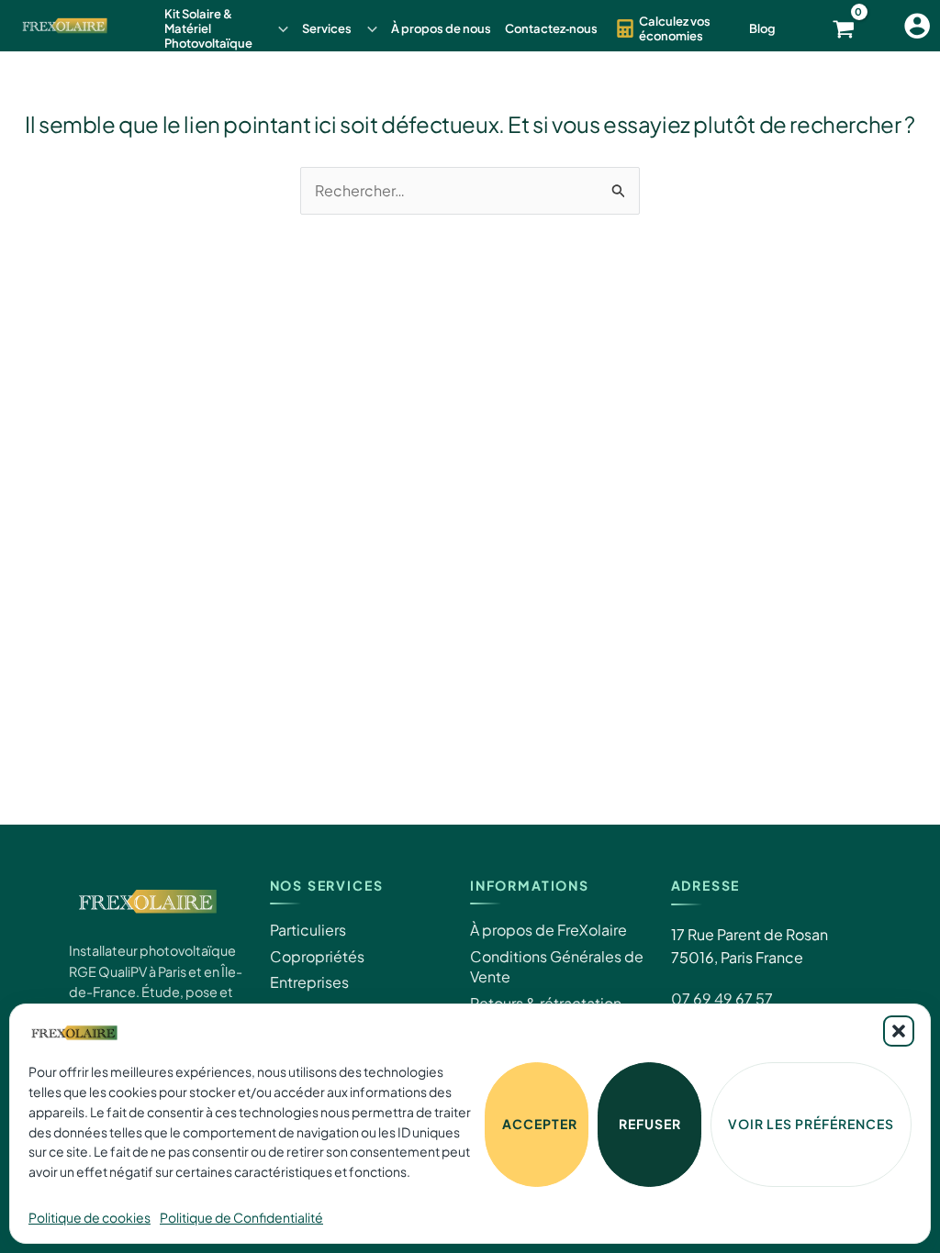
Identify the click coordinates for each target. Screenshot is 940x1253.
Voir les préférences (811, 1123)
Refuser (650, 1123)
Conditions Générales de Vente (556, 966)
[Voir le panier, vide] (854, 29)
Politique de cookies (89, 1217)
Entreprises (309, 982)
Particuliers (308, 929)
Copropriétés (317, 956)
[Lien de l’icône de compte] (917, 25)
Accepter (539, 1123)
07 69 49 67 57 (722, 998)
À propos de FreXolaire (548, 929)
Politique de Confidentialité (241, 1217)
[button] (899, 1031)
